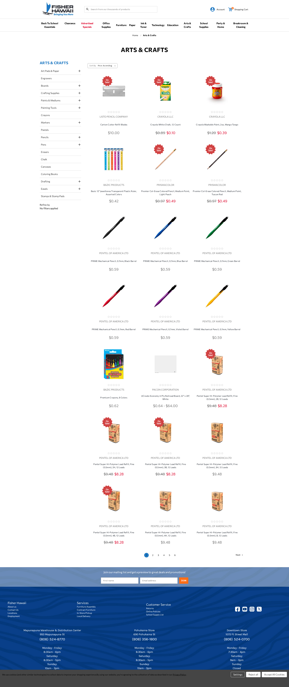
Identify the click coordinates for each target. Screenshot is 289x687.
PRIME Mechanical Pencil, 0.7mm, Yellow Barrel (217, 329)
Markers (45, 122)
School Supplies (203, 25)
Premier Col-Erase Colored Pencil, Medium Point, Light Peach (165, 193)
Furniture (121, 25)
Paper (132, 25)
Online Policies (153, 611)
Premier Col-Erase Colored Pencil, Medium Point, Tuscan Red (217, 193)
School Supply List (155, 614)
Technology (158, 25)
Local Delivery (83, 616)
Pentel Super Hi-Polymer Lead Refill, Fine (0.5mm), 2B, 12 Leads (217, 397)
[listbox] (107, 65)
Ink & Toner (143, 25)
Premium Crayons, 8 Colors (113, 397)
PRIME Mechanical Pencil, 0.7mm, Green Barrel (217, 261)
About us (12, 606)
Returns (150, 608)
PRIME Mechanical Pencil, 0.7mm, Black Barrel (114, 261)
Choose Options (113, 96)
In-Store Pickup (84, 613)
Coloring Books (49, 174)
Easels (44, 188)
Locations (12, 613)
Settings (237, 674)
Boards (44, 85)
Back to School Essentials (49, 25)
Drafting (45, 181)
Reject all (253, 674)
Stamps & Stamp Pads (52, 196)
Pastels (45, 129)
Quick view (114, 87)
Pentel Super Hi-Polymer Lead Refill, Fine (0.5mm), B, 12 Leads (217, 534)
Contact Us (13, 610)
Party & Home (220, 25)
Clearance (70, 23)
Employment (14, 616)
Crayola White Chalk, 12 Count (165, 124)
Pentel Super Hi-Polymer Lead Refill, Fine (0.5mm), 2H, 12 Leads (113, 466)
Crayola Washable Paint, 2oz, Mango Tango (217, 124)
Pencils (44, 137)
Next (238, 555)
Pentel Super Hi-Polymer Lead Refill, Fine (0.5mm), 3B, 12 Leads (165, 466)
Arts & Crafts (187, 25)
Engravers (46, 78)
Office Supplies (106, 25)
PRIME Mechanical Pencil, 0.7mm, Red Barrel (114, 329)
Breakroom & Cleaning (240, 25)
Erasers (45, 151)
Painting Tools (48, 107)
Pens (43, 144)
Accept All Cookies (274, 674)
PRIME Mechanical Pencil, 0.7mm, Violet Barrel (165, 329)
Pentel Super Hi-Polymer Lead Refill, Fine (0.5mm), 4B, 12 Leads (113, 534)
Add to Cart (165, 96)
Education (172, 25)
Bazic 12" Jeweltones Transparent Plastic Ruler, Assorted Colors (114, 193)
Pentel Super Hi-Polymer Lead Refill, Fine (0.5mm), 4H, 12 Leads (165, 534)
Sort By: (92, 65)
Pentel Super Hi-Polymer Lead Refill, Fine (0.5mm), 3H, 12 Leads (217, 466)
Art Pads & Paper (50, 70)
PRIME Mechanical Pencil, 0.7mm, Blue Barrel (165, 261)
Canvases (46, 166)
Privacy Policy (179, 674)
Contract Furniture (86, 610)
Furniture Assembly (86, 606)
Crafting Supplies (50, 93)
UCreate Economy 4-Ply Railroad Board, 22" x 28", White (165, 397)
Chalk (44, 159)
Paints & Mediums (50, 100)
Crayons (45, 115)
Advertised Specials (87, 25)
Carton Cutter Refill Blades (113, 124)
